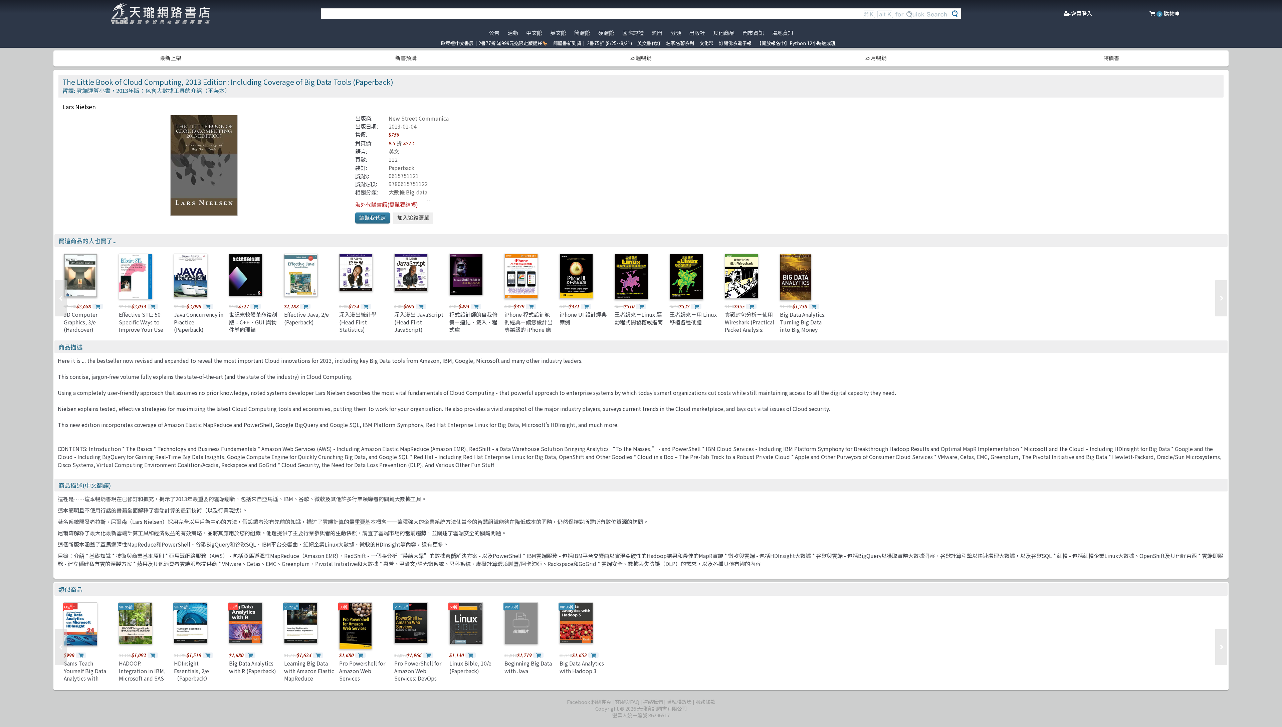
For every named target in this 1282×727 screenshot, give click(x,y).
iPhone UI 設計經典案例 (583, 318)
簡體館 (582, 33)
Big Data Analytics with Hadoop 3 (582, 667)
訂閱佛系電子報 (735, 43)
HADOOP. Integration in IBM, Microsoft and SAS (142, 670)
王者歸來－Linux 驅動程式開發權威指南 (639, 318)
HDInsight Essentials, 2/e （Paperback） (192, 670)
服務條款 (705, 701)
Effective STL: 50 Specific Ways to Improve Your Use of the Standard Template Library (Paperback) (141, 333)
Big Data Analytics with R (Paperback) (252, 667)
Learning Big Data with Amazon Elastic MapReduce (309, 670)
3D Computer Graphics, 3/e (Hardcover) (80, 321)
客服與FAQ (627, 701)
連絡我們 (653, 701)
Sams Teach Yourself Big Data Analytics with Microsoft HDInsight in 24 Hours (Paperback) (89, 682)
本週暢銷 (641, 58)
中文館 (534, 33)
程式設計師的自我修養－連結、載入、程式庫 (473, 321)
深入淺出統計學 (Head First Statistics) (358, 321)
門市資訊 (753, 33)
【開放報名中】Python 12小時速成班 (796, 43)
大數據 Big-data (408, 192)
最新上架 (170, 58)
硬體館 (606, 33)
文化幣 (706, 43)
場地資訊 (782, 33)
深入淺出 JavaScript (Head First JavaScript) (418, 321)
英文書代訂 (649, 43)
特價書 (1111, 58)
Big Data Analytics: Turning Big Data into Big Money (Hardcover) (803, 325)
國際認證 (633, 33)
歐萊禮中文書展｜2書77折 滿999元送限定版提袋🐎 (494, 43)
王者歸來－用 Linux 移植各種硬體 (693, 318)
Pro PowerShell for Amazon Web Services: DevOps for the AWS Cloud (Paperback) (417, 678)
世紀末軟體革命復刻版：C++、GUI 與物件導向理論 (253, 321)
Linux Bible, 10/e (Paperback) (470, 667)
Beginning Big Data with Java (528, 667)
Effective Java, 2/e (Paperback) (306, 318)
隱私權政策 (679, 701)
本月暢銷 (876, 58)
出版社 (697, 33)
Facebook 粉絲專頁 (589, 701)
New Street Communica (419, 118)
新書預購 (406, 58)
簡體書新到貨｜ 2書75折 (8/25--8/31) (592, 43)
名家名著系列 (680, 43)
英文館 (558, 33)
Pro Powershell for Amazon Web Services (362, 670)
